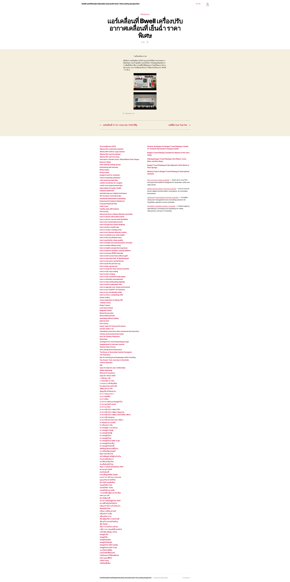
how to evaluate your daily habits (112, 235)
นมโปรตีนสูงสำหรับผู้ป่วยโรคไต (110, 456)
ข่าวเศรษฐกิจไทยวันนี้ (107, 446)
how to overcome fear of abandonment (114, 258)
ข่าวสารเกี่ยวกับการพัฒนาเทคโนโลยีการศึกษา (115, 415)
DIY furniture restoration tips (110, 196)
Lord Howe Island (106, 308)
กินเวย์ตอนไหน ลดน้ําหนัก (108, 386)
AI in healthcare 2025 (108, 146)
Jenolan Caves (105, 303)
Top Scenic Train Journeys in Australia (114, 360)
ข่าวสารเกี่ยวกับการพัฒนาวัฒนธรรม (112, 412)
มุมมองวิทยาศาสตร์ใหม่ (108, 480)
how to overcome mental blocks (112, 261)
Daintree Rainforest (107, 191)
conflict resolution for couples (111, 183)
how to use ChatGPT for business (112, 290)
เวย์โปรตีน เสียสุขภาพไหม (108, 532)
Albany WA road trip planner (110, 154)
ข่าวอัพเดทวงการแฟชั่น (108, 422)
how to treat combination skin (111, 284)
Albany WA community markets (111, 149)
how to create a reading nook (111, 230)
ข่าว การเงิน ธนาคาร (107, 394)
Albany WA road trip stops (109, 157)
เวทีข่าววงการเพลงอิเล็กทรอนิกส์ (111, 529)
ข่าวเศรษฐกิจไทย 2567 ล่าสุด (110, 441)
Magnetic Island (106, 310)
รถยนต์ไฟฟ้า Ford (106, 485)
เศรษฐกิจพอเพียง (105, 540)
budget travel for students (110, 175)
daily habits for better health (110, 188)
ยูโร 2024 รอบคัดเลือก (107, 482)
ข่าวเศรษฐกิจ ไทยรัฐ (106, 430)
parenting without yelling (109, 318)
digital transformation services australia (161, 189)
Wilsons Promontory (107, 373)
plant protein (104, 321)
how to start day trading (109, 271)
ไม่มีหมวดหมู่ (104, 560)
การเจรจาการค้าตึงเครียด (108, 383)
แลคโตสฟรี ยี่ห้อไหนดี (107, 553)
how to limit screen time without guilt (114, 256)
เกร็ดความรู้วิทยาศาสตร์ (108, 511)
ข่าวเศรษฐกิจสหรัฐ (106, 433)
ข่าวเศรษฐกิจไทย (105, 438)
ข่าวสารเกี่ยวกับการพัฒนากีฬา (110, 409)
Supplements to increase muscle (112, 344)
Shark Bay (103, 339)
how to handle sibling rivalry (110, 245)
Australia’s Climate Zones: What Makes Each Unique (119, 159)
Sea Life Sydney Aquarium (110, 336)
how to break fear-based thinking (112, 225)
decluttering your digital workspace (113, 193)
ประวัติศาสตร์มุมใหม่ (107, 461)
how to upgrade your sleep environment (115, 287)
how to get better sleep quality (111, 240)
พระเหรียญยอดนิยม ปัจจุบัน (109, 475)
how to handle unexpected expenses (114, 248)
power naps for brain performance (113, 326)
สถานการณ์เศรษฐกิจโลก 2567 (110, 501)
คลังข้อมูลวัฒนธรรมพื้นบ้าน (109, 449)
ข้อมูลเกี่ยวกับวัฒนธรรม (108, 391)
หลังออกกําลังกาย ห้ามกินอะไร (110, 506)
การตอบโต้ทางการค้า (107, 381)
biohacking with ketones (109, 167)
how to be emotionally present (111, 222)
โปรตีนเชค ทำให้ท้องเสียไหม (109, 555)
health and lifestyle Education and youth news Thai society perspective (110, 4)
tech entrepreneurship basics (111, 350)
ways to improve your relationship (112, 368)
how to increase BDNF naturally (111, 253)
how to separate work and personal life (114, 269)
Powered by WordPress (160, 578)
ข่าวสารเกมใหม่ (105, 407)
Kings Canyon (105, 305)
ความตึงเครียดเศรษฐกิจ (108, 451)
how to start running (107, 274)
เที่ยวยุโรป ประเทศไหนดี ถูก (109, 521)
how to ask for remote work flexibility (114, 219)
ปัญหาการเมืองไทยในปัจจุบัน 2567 (111, 467)
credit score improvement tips (111, 185)
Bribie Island (104, 170)
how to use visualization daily (111, 292)
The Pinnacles (105, 355)
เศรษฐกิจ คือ (104, 534)
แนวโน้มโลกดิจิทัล (106, 550)
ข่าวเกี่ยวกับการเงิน (106, 425)
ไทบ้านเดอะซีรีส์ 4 (106, 558)
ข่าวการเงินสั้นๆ (105, 396)
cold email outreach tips (109, 180)
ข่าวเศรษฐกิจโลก (105, 435)
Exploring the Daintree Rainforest (112, 201)
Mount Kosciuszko (107, 313)
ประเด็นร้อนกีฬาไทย (106, 464)
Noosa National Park (107, 316)
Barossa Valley (105, 162)
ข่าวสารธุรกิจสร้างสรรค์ (108, 404)
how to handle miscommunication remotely (116, 243)
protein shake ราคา (107, 329)
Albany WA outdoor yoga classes (112, 152)
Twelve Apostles (106, 363)
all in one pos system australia (158, 180)
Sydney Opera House (108, 347)
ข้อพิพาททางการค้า (106, 389)
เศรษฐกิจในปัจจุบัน (106, 542)
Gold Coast (104, 206)
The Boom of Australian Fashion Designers (116, 352)
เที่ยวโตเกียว (104, 524)
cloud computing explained (110, 178)
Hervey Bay (104, 211)
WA (101, 365)
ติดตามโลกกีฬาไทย (106, 454)
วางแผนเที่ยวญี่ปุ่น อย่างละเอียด (110, 493)
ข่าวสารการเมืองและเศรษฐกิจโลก (111, 402)
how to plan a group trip (109, 266)
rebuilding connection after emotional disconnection (119, 331)
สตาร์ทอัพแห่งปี (105, 498)
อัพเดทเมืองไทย (105, 508)
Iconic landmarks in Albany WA (111, 300)
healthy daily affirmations (109, 209)
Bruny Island (104, 172)
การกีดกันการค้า (105, 378)
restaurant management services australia (162, 197)
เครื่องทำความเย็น (106, 514)
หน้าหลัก (198, 4)
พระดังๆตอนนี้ (104, 472)
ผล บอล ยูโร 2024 (106, 469)
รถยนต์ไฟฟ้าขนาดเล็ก (107, 490)
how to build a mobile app (109, 227)
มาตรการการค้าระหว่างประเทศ (110, 477)
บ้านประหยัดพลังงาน (107, 459)
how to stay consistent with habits (113, 277)
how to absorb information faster (112, 217)
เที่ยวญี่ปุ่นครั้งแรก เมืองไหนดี (109, 519)
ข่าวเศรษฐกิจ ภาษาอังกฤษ (108, 428)
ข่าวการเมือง (104, 399)
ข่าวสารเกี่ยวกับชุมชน (107, 417)
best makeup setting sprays (110, 165)
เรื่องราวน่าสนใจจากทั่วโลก (109, 527)
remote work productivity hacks (112, 334)
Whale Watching (106, 370)
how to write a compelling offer (111, 295)
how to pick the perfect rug (110, 264)
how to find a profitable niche (111, 237)
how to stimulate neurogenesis (111, 279)
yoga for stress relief (107, 376)
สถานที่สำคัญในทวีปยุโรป (108, 503)
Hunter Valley (105, 297)
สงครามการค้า (105, 495)
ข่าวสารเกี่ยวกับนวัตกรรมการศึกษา (111, 420)
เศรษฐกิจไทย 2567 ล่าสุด (108, 547)
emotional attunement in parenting (113, 198)
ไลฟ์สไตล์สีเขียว (105, 563)
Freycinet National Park (108, 204)
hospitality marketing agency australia (161, 206)
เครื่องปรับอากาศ (145, 14)
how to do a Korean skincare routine (113, 232)
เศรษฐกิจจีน (104, 537)
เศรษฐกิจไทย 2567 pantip (109, 545)
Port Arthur (104, 323)
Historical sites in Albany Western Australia (116, 214)
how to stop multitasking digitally (112, 282)
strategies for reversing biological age (114, 342)
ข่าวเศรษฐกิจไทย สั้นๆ (107, 443)
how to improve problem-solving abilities (115, 251)
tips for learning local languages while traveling (118, 357)
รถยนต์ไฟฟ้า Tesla (106, 488)
